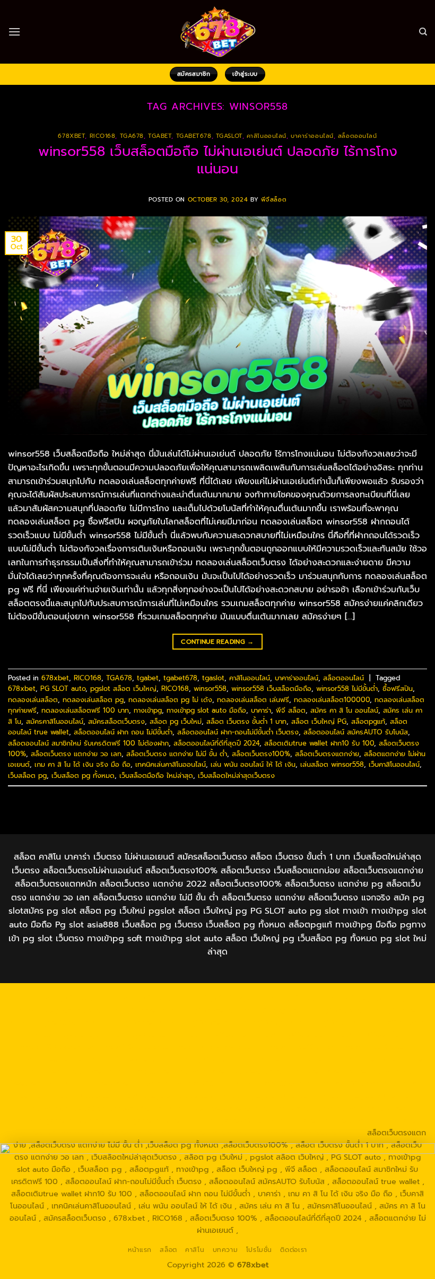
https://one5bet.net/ (49, 1059)
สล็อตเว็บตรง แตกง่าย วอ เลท (76, 754)
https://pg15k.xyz (257, 1010)
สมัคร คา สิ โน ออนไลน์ (344, 710)
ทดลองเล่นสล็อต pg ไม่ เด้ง (170, 700)
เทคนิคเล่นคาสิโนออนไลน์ (170, 764)
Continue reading (217, 641)
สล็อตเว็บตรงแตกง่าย (327, 754)
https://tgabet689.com (56, 1120)
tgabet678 (194, 136)
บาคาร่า (261, 710)
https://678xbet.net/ (58, 1047)
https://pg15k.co (321, 1010)
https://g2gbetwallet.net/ (368, 1095)
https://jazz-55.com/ (341, 1083)
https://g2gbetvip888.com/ (168, 1095)
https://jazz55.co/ (81, 1095)
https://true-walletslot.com (111, 1083)
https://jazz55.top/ (197, 1083)
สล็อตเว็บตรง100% (261, 754)
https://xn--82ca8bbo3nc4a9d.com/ (97, 1108)
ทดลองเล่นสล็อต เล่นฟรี (253, 700)
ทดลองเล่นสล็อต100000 (332, 700)
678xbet (71, 136)
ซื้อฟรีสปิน (397, 689)
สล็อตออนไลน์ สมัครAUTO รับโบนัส (355, 732)
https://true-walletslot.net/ (110, 1132)
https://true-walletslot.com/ (211, 1132)
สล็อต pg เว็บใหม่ (176, 721)
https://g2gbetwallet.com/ (269, 1095)
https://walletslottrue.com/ (318, 1120)
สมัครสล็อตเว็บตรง (116, 721)
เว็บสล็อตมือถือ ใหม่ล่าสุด (156, 775)
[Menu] (14, 32)
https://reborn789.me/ (62, 1071)
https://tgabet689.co (227, 1120)
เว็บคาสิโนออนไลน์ (394, 764)
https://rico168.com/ (377, 1047)
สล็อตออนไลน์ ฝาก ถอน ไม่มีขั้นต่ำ (123, 732)
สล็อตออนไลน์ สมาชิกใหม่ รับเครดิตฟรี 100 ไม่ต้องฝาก (88, 743)
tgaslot (229, 136)
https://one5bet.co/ (127, 1059)
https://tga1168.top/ (291, 1034)
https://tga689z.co (141, 998)
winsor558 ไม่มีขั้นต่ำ (347, 689)
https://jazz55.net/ (141, 1071)
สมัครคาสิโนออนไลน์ (54, 721)
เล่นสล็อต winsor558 (332, 764)
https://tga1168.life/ (366, 1034)
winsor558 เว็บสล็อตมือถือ (271, 689)
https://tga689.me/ (370, 1108)
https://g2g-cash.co (54, 1010)
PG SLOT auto (62, 689)
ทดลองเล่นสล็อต (33, 700)
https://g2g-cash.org (367, 998)
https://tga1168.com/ (389, 1022)
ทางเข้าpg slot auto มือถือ (206, 710)
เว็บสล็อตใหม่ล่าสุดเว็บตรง (236, 775)
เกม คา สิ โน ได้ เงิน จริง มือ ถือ (82, 764)
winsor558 (210, 689)
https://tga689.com (296, 1108)
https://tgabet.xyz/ (68, 1034)
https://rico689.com (289, 998)
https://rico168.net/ (301, 1047)
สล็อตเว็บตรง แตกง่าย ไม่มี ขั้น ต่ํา (176, 754)
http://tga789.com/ (141, 1034)
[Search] (423, 32)
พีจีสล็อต (273, 199)
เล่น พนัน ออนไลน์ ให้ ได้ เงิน (253, 764)
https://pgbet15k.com (48, 1022)
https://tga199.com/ (203, 1059)
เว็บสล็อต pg (27, 775)
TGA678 (132, 136)
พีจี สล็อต (291, 710)
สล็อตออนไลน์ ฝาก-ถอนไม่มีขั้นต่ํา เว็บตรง (238, 732)
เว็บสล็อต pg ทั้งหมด (83, 775)
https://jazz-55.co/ (268, 1083)
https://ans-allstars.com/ (217, 1047)
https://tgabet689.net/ (143, 1120)
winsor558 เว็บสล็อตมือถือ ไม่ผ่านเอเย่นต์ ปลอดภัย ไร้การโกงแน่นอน (217, 160)
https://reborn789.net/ (285, 1059)
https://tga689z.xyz (214, 998)
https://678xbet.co (135, 1047)
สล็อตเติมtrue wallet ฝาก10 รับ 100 (319, 743)
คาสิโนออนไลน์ (266, 136)
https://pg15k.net (386, 1010)
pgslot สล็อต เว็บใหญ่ (123, 689)
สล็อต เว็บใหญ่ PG (318, 721)
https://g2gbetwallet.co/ (212, 1108)
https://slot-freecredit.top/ (314, 1132)
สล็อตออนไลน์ (357, 136)
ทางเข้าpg (148, 710)
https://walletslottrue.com (225, 1071)
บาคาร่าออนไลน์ (312, 136)
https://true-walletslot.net (377, 1059)
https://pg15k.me (191, 1010)
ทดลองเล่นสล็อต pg (93, 700)
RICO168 (103, 136)
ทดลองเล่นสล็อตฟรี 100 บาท (85, 710)
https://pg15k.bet (125, 1010)
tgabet (159, 136)
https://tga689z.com (66, 998)
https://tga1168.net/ (215, 1034)
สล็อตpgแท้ (368, 721)
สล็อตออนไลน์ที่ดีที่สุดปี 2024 (216, 743)
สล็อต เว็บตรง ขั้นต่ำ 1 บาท (246, 721)
